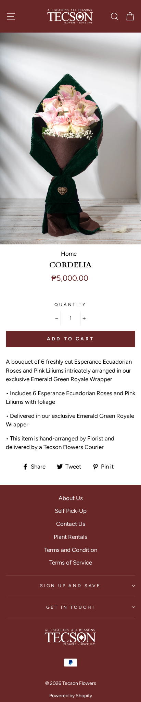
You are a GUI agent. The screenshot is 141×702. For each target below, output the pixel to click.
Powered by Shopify (70, 696)
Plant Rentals (70, 536)
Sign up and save (70, 585)
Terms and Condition (70, 549)
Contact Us (70, 523)
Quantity (70, 304)
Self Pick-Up (71, 510)
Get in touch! (70, 607)
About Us (71, 498)
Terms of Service (70, 562)
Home (69, 253)
